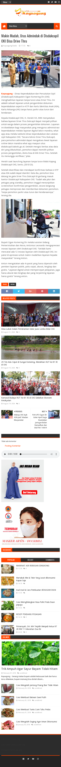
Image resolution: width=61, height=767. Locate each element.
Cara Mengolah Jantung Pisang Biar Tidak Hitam (37, 685)
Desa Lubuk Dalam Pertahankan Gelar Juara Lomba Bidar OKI (28, 329)
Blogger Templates (42, 764)
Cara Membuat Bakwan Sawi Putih (31, 697)
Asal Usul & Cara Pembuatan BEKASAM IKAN (36, 590)
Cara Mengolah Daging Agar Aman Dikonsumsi (36, 722)
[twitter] (52, 2)
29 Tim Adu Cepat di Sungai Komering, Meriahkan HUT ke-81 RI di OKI (29, 363)
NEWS (12, 284)
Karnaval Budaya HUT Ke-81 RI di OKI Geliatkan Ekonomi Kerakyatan (26, 399)
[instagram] (59, 2)
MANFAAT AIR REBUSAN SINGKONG (32, 566)
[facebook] (48, 2)
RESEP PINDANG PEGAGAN (28, 614)
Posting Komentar (13, 446)
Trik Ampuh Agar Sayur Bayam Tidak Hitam (29, 668)
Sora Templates (26, 764)
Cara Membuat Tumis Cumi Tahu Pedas (33, 709)
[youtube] (55, 2)
